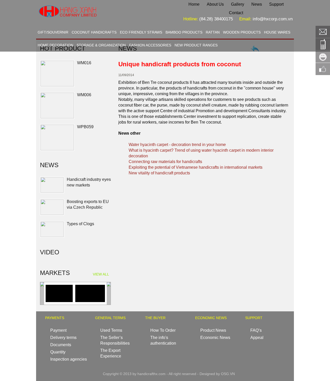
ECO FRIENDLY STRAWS (141, 32)
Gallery (237, 4)
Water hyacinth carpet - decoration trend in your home (177, 144)
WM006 (84, 95)
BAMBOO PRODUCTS (184, 32)
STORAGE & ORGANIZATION (101, 45)
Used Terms (111, 330)
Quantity (57, 352)
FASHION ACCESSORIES (150, 45)
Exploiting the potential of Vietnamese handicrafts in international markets (195, 167)
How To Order (163, 330)
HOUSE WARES (277, 32)
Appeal (256, 337)
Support (276, 4)
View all (101, 274)
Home (194, 4)
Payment (58, 330)
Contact (236, 13)
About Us (215, 4)
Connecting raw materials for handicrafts (165, 161)
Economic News (215, 337)
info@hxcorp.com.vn (273, 19)
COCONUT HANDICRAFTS (94, 32)
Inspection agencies (68, 359)
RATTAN (213, 32)
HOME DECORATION (55, 45)
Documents (60, 345)
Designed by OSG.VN (217, 374)
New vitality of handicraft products (159, 173)
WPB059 (85, 127)
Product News (213, 330)
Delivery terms (63, 337)
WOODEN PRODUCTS (242, 32)
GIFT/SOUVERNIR (53, 32)
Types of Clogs (80, 224)
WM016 (84, 63)
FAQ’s (256, 330)
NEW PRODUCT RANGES (196, 45)
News (256, 4)
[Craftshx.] (84, 22)
